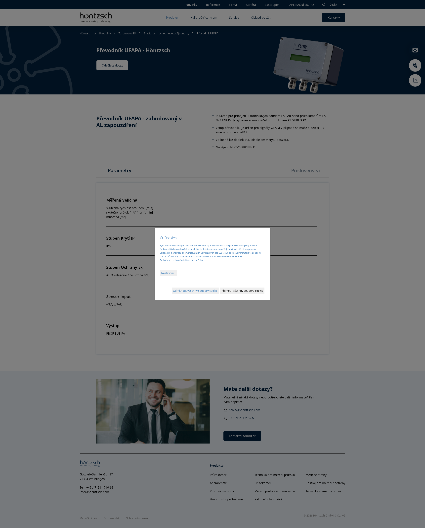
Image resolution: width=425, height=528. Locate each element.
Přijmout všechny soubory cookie (242, 291)
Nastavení (167, 273)
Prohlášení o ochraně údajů (173, 260)
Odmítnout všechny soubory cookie (195, 291)
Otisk (200, 260)
